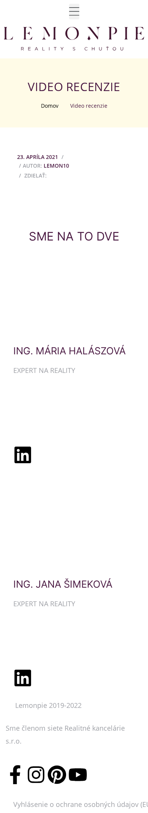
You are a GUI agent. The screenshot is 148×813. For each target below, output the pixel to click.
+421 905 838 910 (40, 400)
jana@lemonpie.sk (42, 654)
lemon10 (56, 165)
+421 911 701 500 (40, 634)
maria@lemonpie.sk (45, 421)
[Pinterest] (56, 774)
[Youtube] (77, 774)
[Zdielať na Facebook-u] (53, 175)
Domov (49, 105)
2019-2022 (65, 705)
